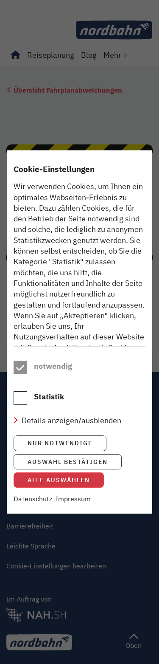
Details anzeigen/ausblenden (71, 420)
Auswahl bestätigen (68, 462)
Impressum (73, 498)
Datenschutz (33, 498)
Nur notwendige (60, 443)
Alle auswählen (59, 480)
